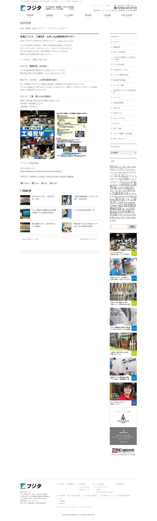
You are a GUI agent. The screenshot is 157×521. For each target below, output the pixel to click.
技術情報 (82, 484)
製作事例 (121, 484)
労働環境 (117, 193)
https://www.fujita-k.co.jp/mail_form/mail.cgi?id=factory (41, 171)
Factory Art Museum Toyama (104, 492)
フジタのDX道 (118, 64)
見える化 (125, 217)
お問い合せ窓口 (75, 495)
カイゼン (116, 123)
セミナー (116, 42)
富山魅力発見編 (119, 80)
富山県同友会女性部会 (118, 196)
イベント (116, 98)
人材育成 (49, 176)
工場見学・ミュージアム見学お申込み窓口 (116, 495)
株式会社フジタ (76, 515)
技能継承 (114, 206)
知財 (127, 209)
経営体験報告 (128, 215)
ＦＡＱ (61, 507)
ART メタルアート (120, 139)
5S (38, 176)
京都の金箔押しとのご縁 (29, 239)
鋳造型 (114, 220)
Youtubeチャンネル (120, 70)
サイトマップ (88, 507)
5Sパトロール (122, 166)
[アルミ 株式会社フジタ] (47, 8)
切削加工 (129, 187)
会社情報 (62, 495)
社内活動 (55, 176)
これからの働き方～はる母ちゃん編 (124, 58)
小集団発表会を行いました (89, 239)
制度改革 (116, 47)
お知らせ (60, 41)
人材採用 (124, 184)
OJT (121, 169)
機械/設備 (70, 176)
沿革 (60, 498)
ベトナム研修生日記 (121, 75)
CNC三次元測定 (84, 487)
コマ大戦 (123, 178)
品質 (126, 193)
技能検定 (132, 203)
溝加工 (124, 209)
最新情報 (72, 484)
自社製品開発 (118, 103)
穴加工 (120, 215)
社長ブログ (117, 113)
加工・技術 (117, 128)
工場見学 (42, 176)
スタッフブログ (68, 41)
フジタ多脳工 (99, 484)
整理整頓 (33, 176)
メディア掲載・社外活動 (122, 134)
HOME (61, 484)
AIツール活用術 (119, 52)
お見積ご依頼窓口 (91, 495)
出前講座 (120, 188)
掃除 (120, 205)
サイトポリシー (74, 507)
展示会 (120, 199)
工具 (127, 199)
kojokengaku (34, 163)
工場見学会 (62, 176)
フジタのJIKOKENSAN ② (83, 210)
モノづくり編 (118, 85)
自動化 (118, 218)
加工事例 (127, 190)
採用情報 (62, 503)
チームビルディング (101, 487)
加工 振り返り (116, 191)
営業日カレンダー (85, 489)
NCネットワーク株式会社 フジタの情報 (123, 454)
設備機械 (62, 501)
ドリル (131, 179)
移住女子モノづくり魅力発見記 (124, 91)
